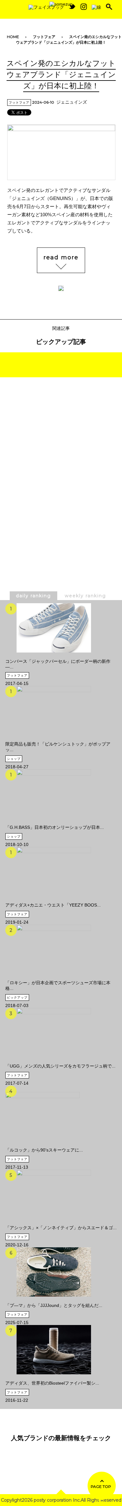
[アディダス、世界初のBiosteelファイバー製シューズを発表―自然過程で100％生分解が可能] (52, 1349)
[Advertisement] (61, 454)
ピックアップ (17, 997)
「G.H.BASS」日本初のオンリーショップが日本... (54, 827)
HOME (13, 36)
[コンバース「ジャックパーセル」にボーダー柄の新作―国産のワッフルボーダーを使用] (61, 628)
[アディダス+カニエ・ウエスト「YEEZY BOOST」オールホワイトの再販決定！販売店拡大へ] (53, 871)
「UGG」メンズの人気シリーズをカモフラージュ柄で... (60, 1065)
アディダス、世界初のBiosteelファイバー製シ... (52, 1383)
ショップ (14, 759)
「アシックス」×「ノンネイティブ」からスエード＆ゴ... (61, 1227)
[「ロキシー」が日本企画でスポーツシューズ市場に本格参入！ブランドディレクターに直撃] (61, 949)
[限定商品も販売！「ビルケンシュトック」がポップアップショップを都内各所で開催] (61, 710)
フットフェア (44, 36)
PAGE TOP (101, 1486)
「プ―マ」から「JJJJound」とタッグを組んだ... (53, 1305)
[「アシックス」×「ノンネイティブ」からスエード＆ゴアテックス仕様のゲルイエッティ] (61, 1194)
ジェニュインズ (71, 102)
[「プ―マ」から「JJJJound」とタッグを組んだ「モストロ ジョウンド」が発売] (53, 1272)
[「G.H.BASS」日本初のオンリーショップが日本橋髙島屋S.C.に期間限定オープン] (54, 794)
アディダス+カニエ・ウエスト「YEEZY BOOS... (53, 904)
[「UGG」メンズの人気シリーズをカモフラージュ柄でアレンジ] (60, 1032)
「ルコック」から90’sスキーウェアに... (44, 1149)
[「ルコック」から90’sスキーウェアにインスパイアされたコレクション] (44, 1113)
